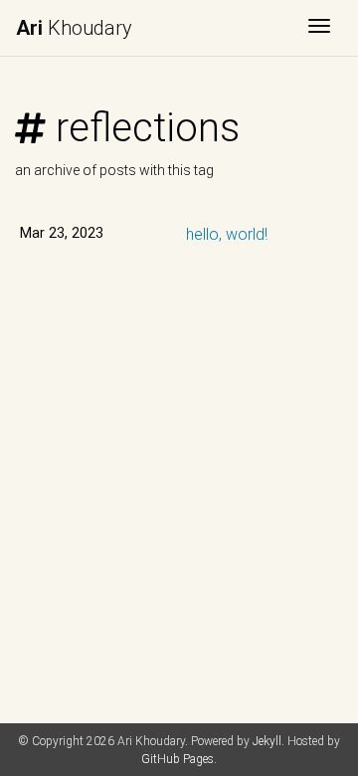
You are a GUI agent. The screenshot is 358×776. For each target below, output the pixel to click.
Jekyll (267, 741)
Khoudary (74, 28)
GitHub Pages (177, 759)
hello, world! (227, 234)
